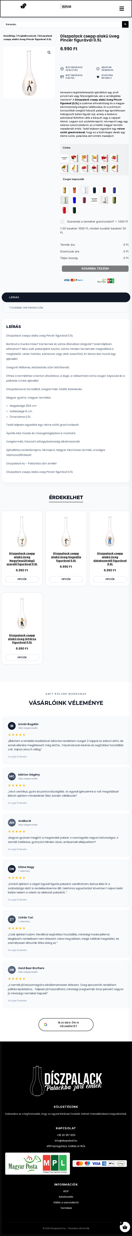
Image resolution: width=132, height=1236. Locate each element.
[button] (49, 52)
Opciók (22, 579)
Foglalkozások (27, 35)
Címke (66, 148)
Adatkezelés (66, 1197)
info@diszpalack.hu (66, 1140)
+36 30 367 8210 (66, 1135)
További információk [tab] (26, 307)
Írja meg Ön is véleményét (68, 1024)
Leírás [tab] (14, 297)
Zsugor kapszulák (73, 179)
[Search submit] (125, 24)
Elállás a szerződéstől (66, 1202)
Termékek (66, 1208)
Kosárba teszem (95, 268)
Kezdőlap (9, 35)
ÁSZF (66, 1191)
